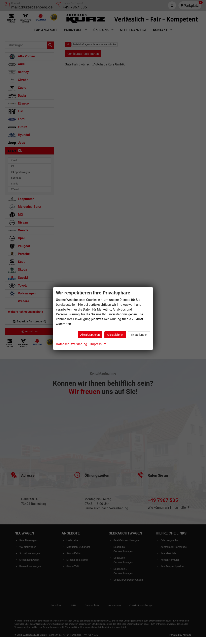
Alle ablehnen (115, 334)
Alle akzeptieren (90, 334)
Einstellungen (139, 334)
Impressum (98, 344)
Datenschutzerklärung (71, 344)
